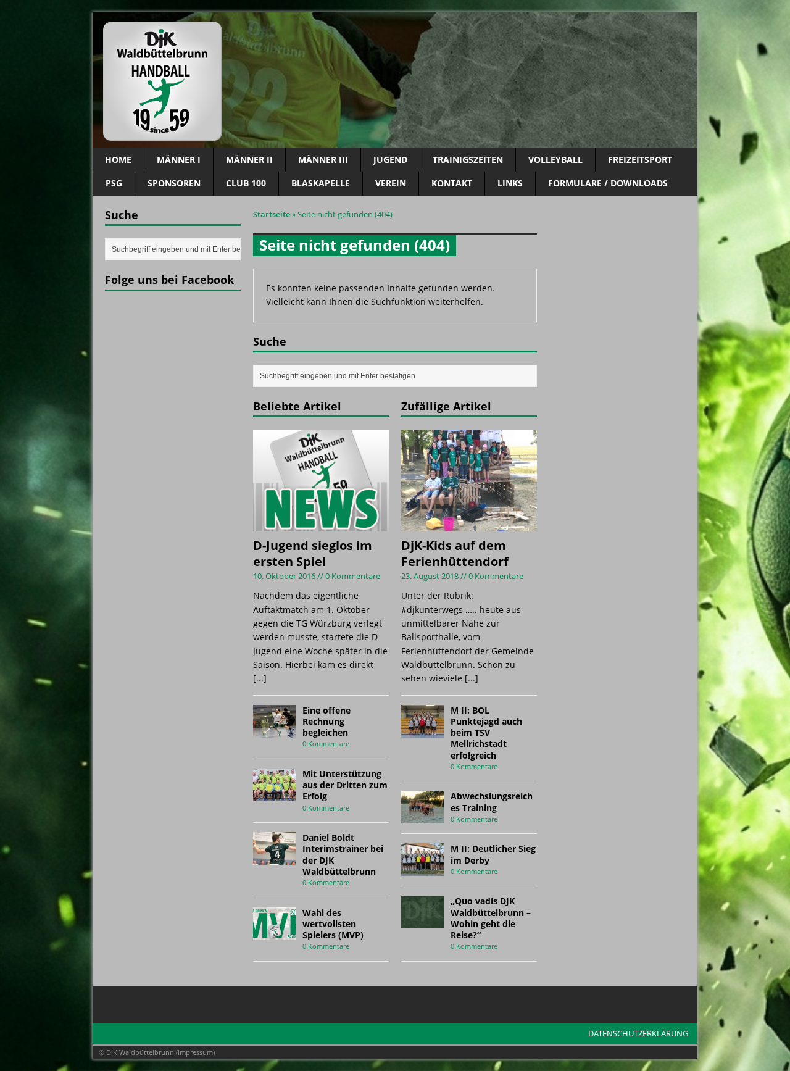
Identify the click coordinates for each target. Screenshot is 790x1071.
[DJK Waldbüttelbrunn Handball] (395, 80)
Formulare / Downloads (608, 183)
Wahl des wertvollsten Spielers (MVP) (333, 924)
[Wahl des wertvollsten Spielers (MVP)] (274, 932)
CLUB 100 (246, 183)
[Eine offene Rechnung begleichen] (274, 730)
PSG (114, 183)
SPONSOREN (174, 183)
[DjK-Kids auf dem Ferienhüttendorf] (469, 524)
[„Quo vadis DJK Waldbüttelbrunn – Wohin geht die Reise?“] (422, 921)
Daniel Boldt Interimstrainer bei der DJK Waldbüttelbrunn (342, 854)
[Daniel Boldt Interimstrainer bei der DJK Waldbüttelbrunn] (274, 858)
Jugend (390, 159)
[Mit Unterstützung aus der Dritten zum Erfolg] (274, 794)
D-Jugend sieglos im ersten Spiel (312, 553)
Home (118, 159)
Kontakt (451, 183)
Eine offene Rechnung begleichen (326, 721)
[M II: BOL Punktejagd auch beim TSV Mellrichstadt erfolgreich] (422, 730)
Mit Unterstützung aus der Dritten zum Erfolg (345, 785)
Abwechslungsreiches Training (492, 801)
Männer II (249, 159)
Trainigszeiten (468, 159)
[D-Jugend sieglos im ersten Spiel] (321, 524)
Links (510, 183)
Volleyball (555, 159)
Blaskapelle (320, 183)
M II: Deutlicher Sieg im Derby (493, 854)
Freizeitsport (640, 159)
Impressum (195, 1052)
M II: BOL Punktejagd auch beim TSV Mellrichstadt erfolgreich (486, 732)
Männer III (323, 159)
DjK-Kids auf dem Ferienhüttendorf (455, 553)
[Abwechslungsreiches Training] (422, 816)
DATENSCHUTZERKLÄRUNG (638, 1033)
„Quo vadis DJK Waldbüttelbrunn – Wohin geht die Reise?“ (491, 918)
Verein (390, 183)
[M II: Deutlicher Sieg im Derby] (422, 869)
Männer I (179, 159)
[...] (260, 678)
